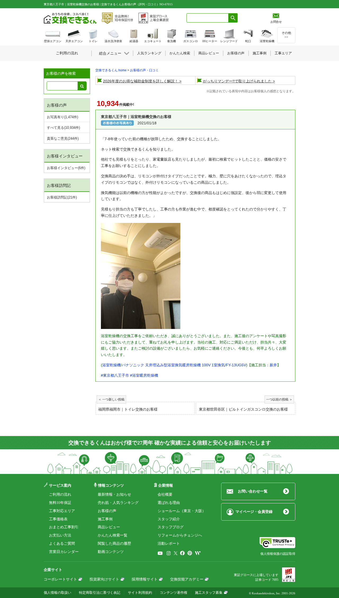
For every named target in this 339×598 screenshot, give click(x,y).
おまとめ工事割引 (64, 527)
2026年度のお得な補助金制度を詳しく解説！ (140, 81)
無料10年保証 (60, 503)
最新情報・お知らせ (114, 494)
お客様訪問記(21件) (62, 197)
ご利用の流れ (60, 494)
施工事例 (105, 519)
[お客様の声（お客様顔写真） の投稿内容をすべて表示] (117, 123)
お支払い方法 (60, 535)
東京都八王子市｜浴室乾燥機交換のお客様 (136, 117)
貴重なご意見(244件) (63, 138)
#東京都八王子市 (115, 375)
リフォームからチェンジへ (180, 535)
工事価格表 (58, 519)
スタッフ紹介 (169, 519)
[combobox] (207, 18)
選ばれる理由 (169, 503)
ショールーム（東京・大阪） (182, 511)
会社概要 (165, 494)
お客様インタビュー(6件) (66, 168)
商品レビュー (109, 527)
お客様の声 (107, 511)
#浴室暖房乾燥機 (144, 375)
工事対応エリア (62, 511)
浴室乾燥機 (111, 365)
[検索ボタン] (233, 18)
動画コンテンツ (111, 552)
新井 (273, 365)
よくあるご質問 (62, 544)
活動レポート (169, 544)
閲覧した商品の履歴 (114, 544)
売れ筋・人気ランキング (118, 503)
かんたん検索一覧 (112, 535)
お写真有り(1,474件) (62, 117)
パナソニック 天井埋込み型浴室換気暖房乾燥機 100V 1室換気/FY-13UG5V (184, 365)
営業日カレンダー (64, 552)
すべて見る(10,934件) (63, 128)
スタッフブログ (171, 527)
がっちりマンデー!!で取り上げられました (237, 81)
